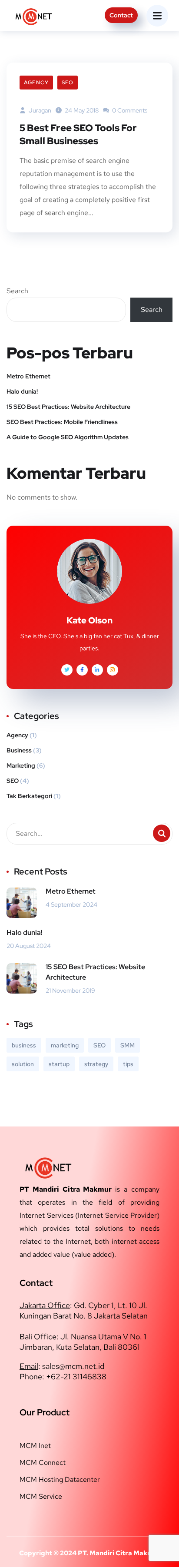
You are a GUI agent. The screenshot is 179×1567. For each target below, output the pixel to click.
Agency (36, 82)
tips (128, 1064)
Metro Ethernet (28, 376)
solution (23, 1064)
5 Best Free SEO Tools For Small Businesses (78, 134)
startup (59, 1064)
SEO (67, 82)
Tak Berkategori (29, 796)
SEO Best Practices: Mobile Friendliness (62, 422)
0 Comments (129, 110)
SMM (127, 1045)
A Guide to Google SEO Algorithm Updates (68, 437)
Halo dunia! (22, 391)
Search (17, 290)
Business (19, 750)
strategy (96, 1064)
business (24, 1045)
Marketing (21, 765)
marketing (65, 1045)
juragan (39, 110)
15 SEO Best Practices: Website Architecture (68, 407)
